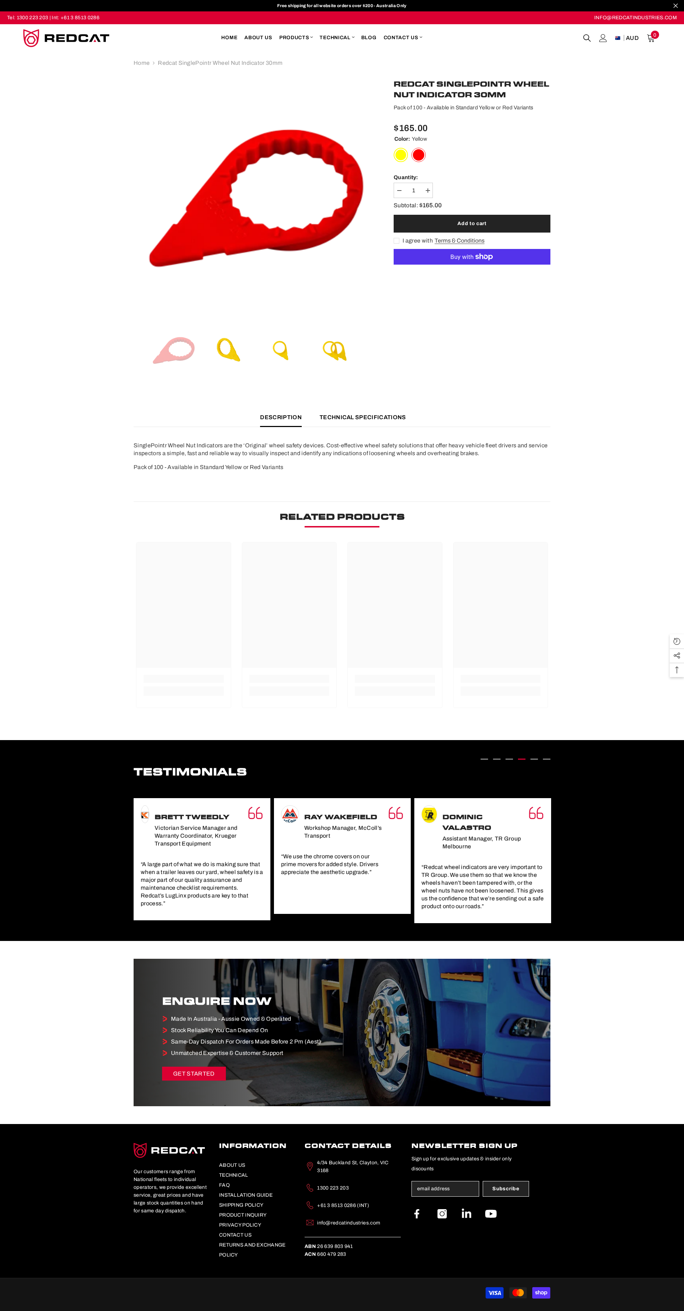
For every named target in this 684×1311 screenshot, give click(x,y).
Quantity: (406, 177)
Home (142, 63)
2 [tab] (497, 759)
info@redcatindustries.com (348, 1223)
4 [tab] (521, 759)
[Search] (587, 38)
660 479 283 (325, 1254)
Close (676, 6)
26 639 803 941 (329, 1246)
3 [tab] (509, 759)
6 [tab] (546, 759)
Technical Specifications (363, 417)
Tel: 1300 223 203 (27, 17)
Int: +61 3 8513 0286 (75, 17)
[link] (184, 679)
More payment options (472, 268)
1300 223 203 (333, 1188)
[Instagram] (442, 1213)
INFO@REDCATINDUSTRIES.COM (635, 17)
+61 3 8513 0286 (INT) (343, 1205)
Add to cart (472, 223)
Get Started (194, 1074)
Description (281, 417)
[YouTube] (491, 1213)
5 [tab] (534, 759)
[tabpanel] (202, 856)
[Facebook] (417, 1213)
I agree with (418, 241)
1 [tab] (484, 759)
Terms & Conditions (459, 241)
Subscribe (505, 1188)
